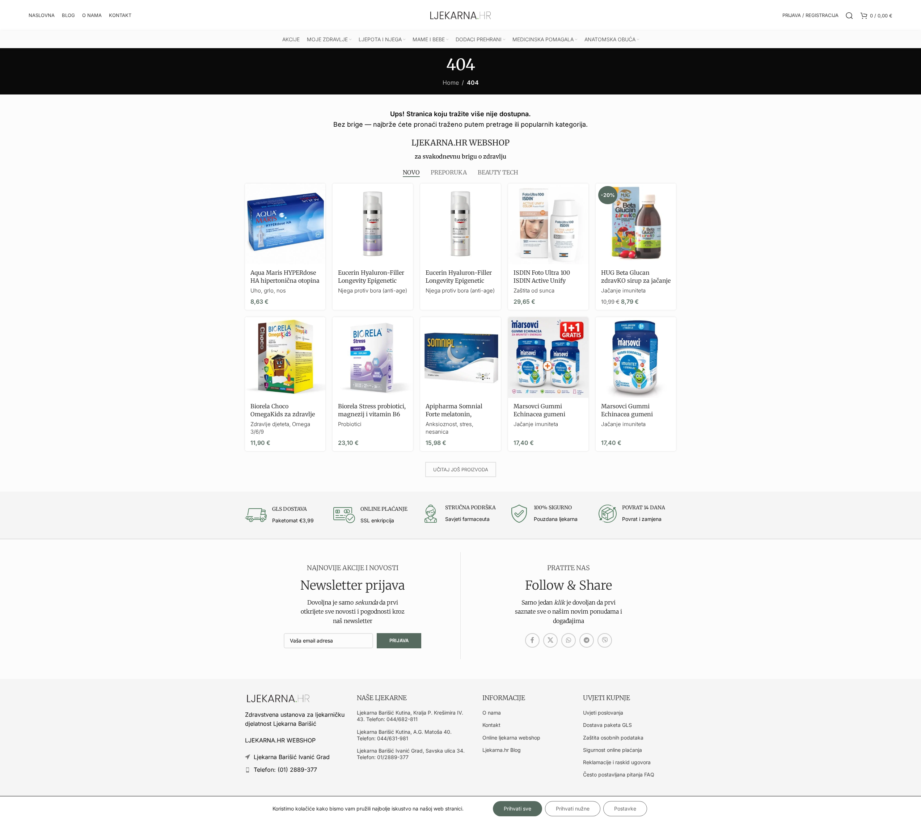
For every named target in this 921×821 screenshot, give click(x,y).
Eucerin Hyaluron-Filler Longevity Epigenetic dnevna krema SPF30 (459, 280)
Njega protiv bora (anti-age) (372, 290)
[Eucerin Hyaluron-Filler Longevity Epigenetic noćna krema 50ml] (373, 224)
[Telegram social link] (586, 640)
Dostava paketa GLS (607, 725)
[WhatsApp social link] (568, 640)
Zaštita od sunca (534, 290)
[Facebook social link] (532, 640)
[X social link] (550, 640)
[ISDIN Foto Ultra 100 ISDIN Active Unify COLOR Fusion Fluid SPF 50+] (548, 224)
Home (451, 82)
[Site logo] (460, 14)
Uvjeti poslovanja (603, 713)
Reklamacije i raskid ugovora (617, 762)
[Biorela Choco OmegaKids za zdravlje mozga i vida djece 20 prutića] (285, 357)
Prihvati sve (517, 808)
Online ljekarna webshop (511, 737)
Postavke (625, 808)
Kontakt (491, 725)
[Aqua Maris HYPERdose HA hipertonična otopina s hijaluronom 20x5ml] (285, 224)
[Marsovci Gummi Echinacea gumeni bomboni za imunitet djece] (636, 357)
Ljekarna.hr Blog (501, 750)
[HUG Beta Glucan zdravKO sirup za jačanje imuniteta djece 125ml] (636, 224)
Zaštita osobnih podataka (613, 737)
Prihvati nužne (573, 808)
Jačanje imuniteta (623, 290)
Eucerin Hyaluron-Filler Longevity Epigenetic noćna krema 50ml (371, 280)
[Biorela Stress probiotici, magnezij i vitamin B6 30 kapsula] (373, 357)
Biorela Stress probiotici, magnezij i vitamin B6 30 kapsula (372, 414)
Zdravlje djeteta (269, 424)
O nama (491, 713)
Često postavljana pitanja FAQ (618, 774)
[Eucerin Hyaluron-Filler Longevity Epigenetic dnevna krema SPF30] (460, 224)
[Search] (849, 15)
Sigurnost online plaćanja (612, 750)
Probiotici (350, 424)
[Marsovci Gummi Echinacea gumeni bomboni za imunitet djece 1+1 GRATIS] (548, 357)
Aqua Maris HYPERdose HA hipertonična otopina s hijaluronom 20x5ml (285, 280)
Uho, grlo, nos (268, 290)
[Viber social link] (604, 640)
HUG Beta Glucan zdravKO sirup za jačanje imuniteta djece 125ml (636, 280)
